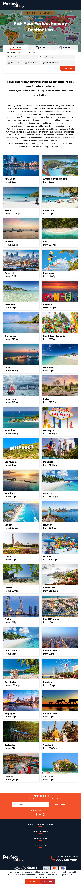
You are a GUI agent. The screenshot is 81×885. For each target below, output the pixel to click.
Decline (48, 881)
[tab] (15, 47)
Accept (32, 881)
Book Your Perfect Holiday (40, 824)
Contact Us (40, 845)
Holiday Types (40, 838)
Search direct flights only (16, 52)
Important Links (40, 831)
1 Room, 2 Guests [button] (52, 63)
